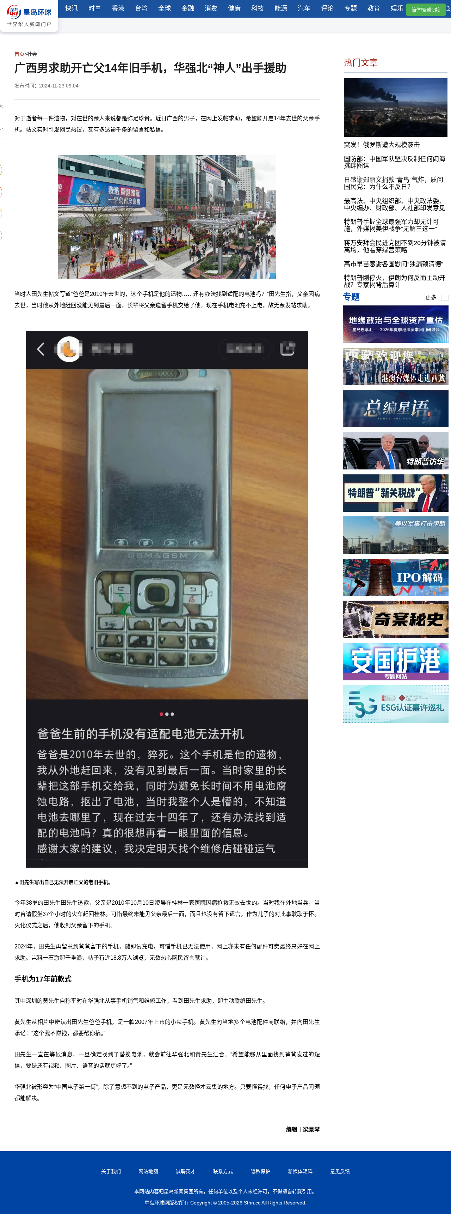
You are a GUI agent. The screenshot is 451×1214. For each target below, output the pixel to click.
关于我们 (111, 1171)
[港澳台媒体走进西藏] (396, 383)
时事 (94, 8)
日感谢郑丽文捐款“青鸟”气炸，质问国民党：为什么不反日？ (393, 183)
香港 (118, 8)
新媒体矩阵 (300, 1171)
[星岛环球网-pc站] (29, 33)
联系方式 (223, 1171)
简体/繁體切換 (426, 10)
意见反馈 (340, 1171)
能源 (280, 8)
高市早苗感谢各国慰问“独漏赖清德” (393, 263)
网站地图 (148, 1171)
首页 (19, 54)
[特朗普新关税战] (396, 510)
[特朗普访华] (396, 468)
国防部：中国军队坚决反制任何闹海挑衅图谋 (394, 162)
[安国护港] (396, 678)
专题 (350, 8)
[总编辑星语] (396, 425)
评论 (327, 8)
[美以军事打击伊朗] (396, 552)
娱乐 (397, 8)
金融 (187, 8)
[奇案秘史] (396, 636)
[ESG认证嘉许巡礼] (396, 721)
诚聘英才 (186, 1171)
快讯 (71, 8)
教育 (373, 8)
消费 (211, 8)
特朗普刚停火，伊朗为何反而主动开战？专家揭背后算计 (394, 281)
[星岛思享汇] (396, 341)
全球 (164, 8)
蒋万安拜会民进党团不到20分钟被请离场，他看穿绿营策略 (395, 246)
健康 (234, 8)
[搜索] (447, 9)
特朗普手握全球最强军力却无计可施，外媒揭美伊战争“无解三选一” (391, 225)
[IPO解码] (396, 594)
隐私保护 (260, 1171)
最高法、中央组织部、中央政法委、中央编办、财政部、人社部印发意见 (394, 204)
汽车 (304, 8)
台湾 (141, 8)
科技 (257, 8)
